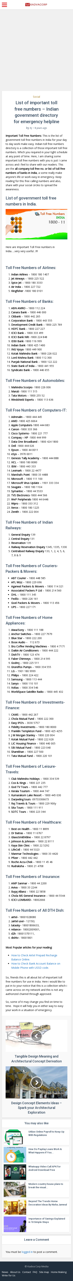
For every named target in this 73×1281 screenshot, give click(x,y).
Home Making (58, 1272)
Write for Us (8, 1275)
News (5, 1272)
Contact (26, 1272)
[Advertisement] (36, 51)
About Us (15, 1272)
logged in (27, 1252)
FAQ (35, 1272)
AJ (31, 128)
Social (36, 96)
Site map (44, 1272)
